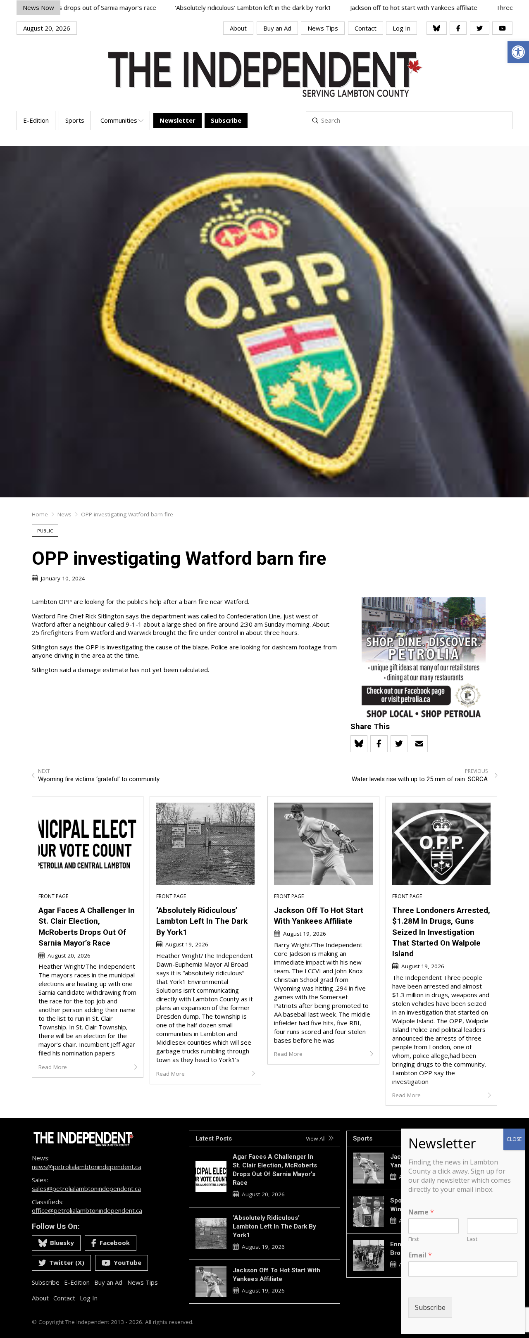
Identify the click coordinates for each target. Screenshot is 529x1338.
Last (472, 1239)
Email (420, 1255)
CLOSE (514, 1139)
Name (421, 1212)
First (413, 1239)
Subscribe (430, 1307)
